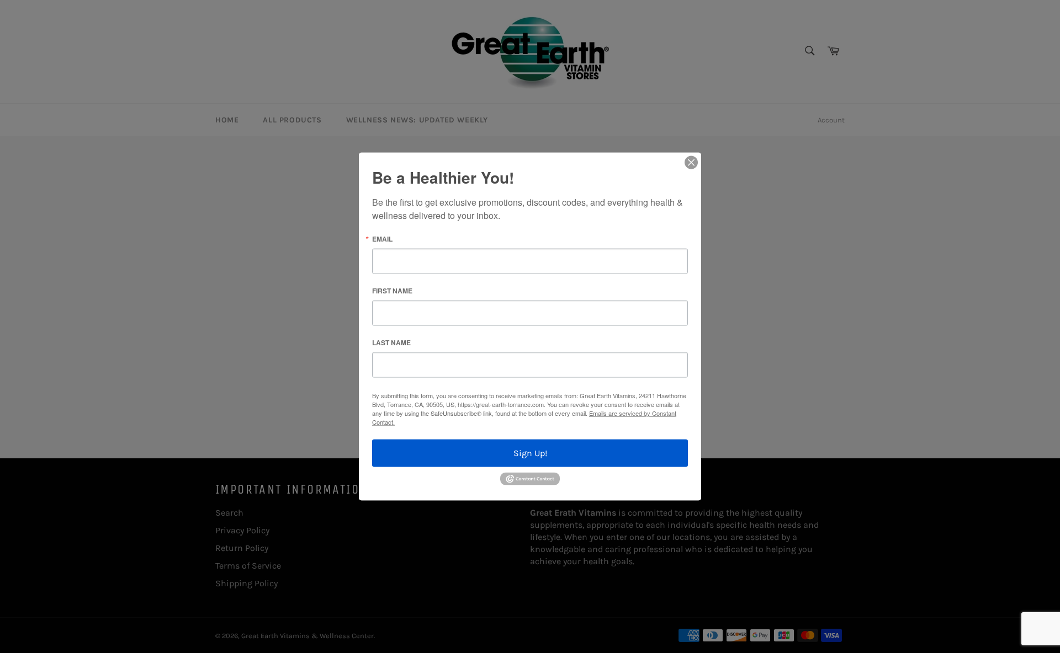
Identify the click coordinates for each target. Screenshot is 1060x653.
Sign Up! (530, 453)
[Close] (691, 162)
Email (382, 238)
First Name (392, 290)
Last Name (391, 342)
